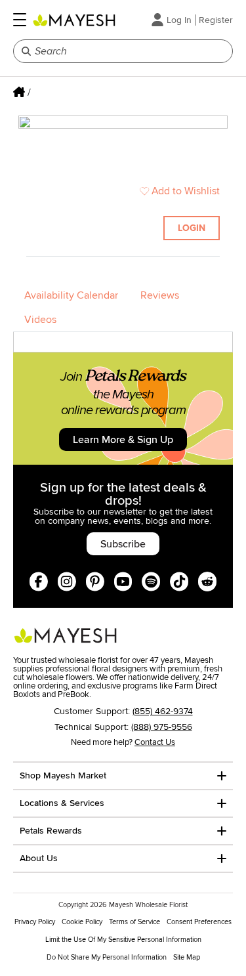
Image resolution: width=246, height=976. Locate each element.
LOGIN (191, 228)
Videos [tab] (40, 319)
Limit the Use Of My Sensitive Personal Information (123, 939)
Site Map (186, 957)
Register (216, 20)
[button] (19, 19)
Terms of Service (134, 922)
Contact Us (154, 742)
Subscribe (123, 544)
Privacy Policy (34, 922)
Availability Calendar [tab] (71, 295)
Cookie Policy (82, 922)
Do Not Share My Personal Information (107, 957)
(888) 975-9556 (161, 726)
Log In (179, 20)
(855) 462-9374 (163, 711)
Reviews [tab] (159, 295)
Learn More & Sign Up (123, 439)
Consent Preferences (199, 922)
